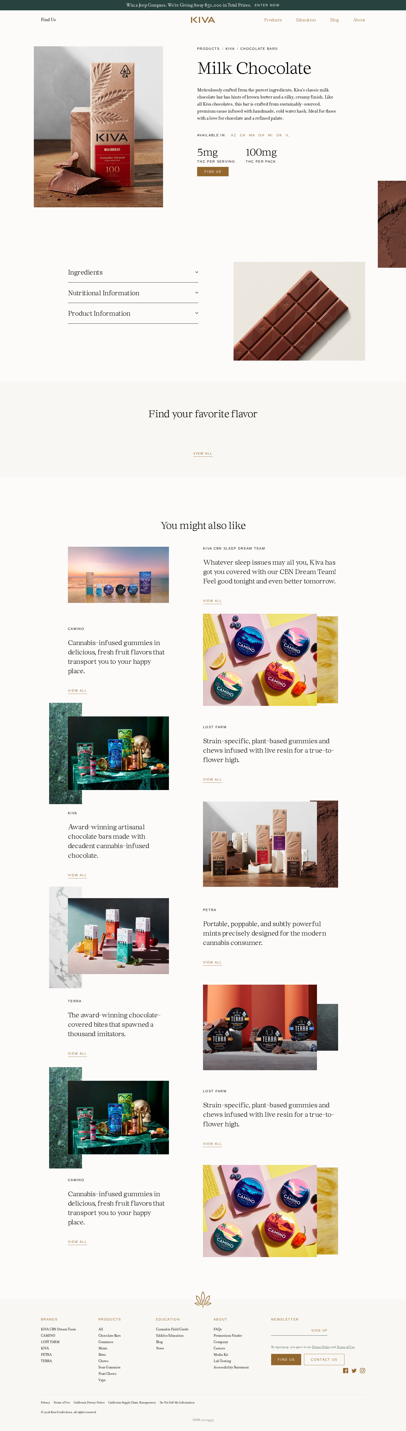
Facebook (345, 1370)
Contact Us (324, 1359)
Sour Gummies (109, 1367)
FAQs (218, 1329)
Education (306, 19)
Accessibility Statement (231, 1367)
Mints (102, 1348)
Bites (102, 1354)
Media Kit (221, 1354)
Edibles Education (169, 1335)
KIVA (45, 1348)
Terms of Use (346, 1347)
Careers (219, 1348)
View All (203, 453)
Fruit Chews (107, 1373)
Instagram (362, 1370)
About (359, 19)
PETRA (46, 1354)
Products (273, 19)
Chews (103, 1361)
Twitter (354, 1370)
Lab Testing (222, 1361)
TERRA (46, 1361)
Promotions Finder (228, 1335)
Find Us (48, 19)
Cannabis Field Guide (172, 1329)
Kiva (230, 48)
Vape (102, 1380)
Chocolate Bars (259, 48)
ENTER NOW (267, 5)
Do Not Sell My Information (177, 1402)
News (160, 1348)
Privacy (45, 1402)
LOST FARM (50, 1342)
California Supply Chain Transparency (132, 1402)
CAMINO (48, 1335)
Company (221, 1342)
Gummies (105, 1342)
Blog (334, 19)
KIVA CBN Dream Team (58, 1329)
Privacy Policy (321, 1347)
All (100, 1329)
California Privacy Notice (89, 1402)
